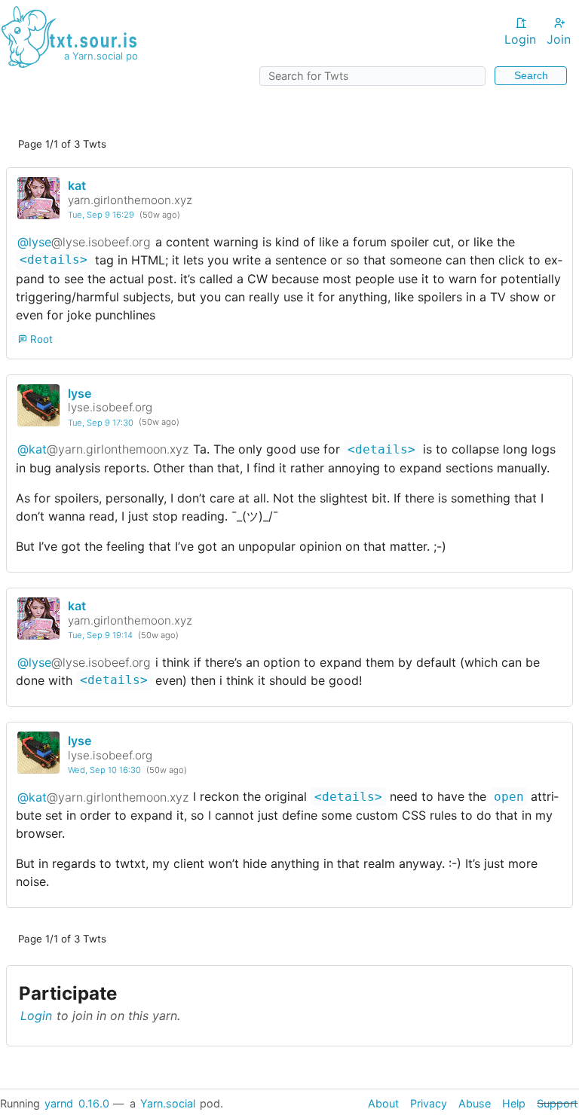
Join (559, 39)
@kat (102, 449)
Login (520, 39)
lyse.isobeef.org (110, 407)
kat (77, 185)
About (383, 1103)
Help (513, 1103)
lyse (79, 393)
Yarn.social (167, 1103)
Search (531, 75)
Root (40, 339)
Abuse (474, 1103)
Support (557, 1103)
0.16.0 (93, 1103)
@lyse (84, 241)
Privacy (428, 1103)
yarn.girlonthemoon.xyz (130, 200)
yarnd (58, 1103)
